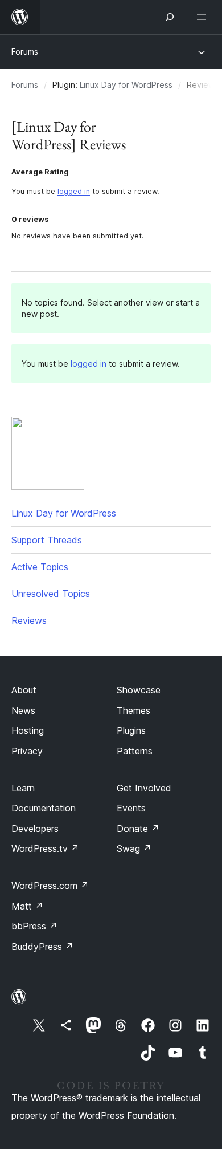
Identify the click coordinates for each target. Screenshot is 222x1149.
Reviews (29, 620)
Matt (27, 906)
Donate (138, 828)
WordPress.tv (45, 848)
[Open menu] (204, 17)
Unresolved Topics (50, 593)
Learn (23, 788)
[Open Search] (170, 17)
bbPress (34, 926)
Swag (134, 848)
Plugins (131, 730)
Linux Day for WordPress (126, 85)
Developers (35, 828)
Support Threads (46, 540)
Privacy (27, 751)
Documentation (43, 808)
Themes (133, 710)
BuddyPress (42, 946)
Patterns (135, 751)
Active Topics (39, 567)
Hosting (27, 730)
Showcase (139, 690)
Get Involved (144, 788)
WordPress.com (50, 885)
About (23, 690)
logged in (73, 191)
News (23, 710)
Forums (24, 51)
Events (131, 808)
